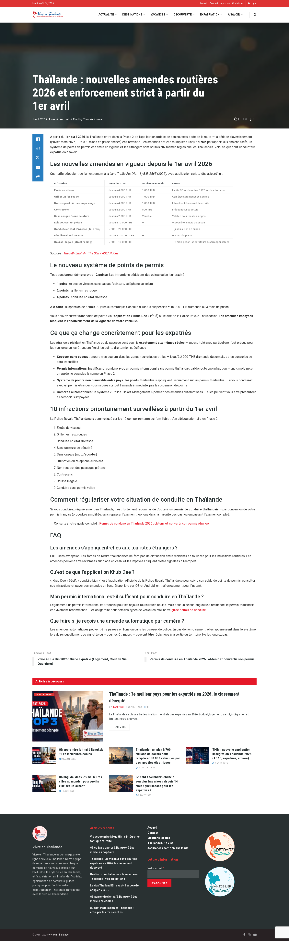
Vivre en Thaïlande (58, 934)
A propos (225, 3)
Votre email (155, 868)
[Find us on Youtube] (255, 935)
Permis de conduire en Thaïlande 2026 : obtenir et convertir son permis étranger (154, 523)
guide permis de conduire (188, 610)
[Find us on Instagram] (249, 935)
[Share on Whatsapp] (37, 148)
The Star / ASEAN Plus (103, 253)
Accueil (203, 3)
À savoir (234, 14)
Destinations (132, 14)
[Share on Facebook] (37, 139)
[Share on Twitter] (37, 158)
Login (253, 3)
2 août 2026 (144, 795)
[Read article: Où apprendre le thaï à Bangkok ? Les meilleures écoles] (44, 755)
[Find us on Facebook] (244, 935)
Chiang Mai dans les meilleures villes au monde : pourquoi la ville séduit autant (80, 781)
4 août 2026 (67, 791)
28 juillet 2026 (146, 767)
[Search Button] (255, 15)
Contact (214, 3)
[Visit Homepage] (47, 14)
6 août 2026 (221, 763)
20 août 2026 (68, 759)
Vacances (158, 14)
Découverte (183, 14)
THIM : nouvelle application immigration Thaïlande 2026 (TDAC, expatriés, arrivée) (231, 754)
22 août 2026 (134, 707)
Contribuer (237, 3)
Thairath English (75, 253)
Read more (121, 726)
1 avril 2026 (38, 119)
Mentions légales (158, 837)
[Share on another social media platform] (37, 176)
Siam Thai (117, 707)
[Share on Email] (37, 167)
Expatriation (209, 14)
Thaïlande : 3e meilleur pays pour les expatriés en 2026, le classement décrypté (113, 863)
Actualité (106, 14)
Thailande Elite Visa (160, 842)
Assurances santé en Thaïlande (167, 848)
